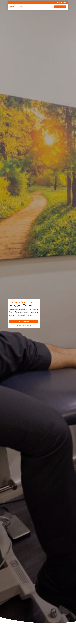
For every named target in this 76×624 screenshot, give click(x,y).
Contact (46, 6)
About (29, 6)
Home (26, 6)
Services (34, 6)
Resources (40, 6)
